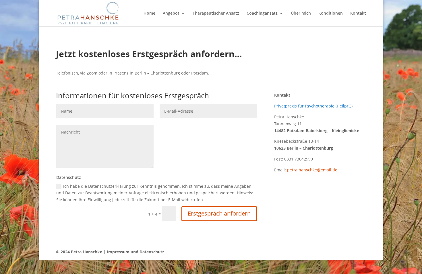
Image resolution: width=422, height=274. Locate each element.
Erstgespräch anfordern (219, 213)
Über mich (301, 13)
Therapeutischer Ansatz (216, 13)
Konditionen (330, 13)
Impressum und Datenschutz (135, 252)
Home (149, 13)
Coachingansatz (262, 13)
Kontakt (358, 13)
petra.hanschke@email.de (312, 170)
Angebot (171, 13)
